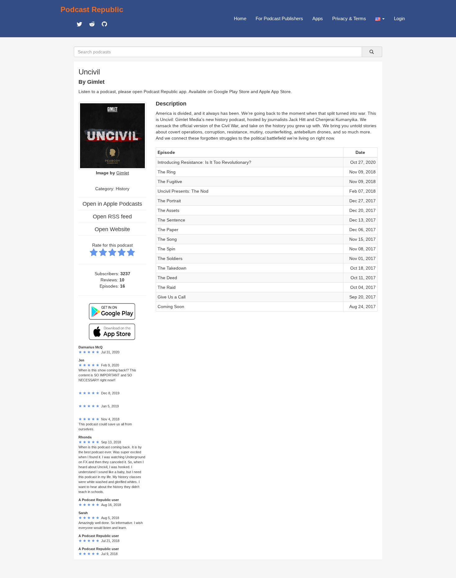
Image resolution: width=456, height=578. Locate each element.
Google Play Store (231, 91)
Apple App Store (275, 91)
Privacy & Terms (349, 18)
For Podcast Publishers (279, 18)
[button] (380, 18)
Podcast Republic (91, 9)
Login (399, 18)
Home (240, 18)
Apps (317, 18)
